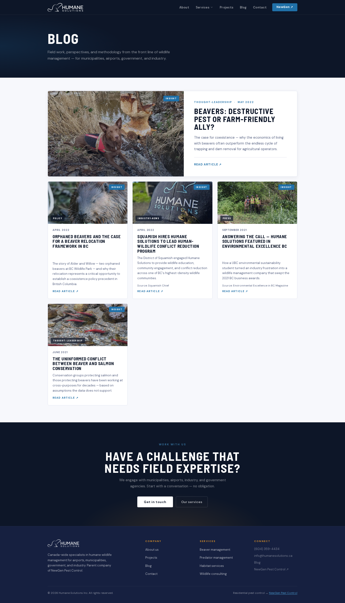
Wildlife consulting (213, 574)
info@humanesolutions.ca (273, 556)
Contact (260, 7)
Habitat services (212, 566)
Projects (226, 7)
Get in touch (155, 502)
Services (202, 7)
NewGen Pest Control (283, 593)
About (184, 7)
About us (152, 550)
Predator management (216, 558)
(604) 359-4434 (267, 549)
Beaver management (215, 550)
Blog (243, 7)
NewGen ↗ (284, 7)
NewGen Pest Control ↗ (271, 569)
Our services (191, 502)
